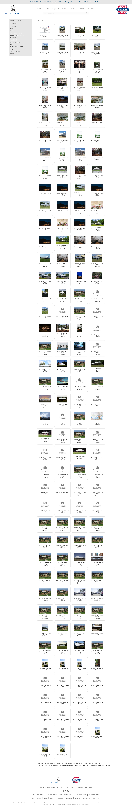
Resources (91, 9)
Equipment (55, 9)
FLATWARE (13, 37)
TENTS (12, 54)
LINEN (11, 44)
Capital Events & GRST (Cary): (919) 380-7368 (46, 2)
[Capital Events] (58, 783)
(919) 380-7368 (78, 787)
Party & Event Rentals (37, 794)
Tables (39, 798)
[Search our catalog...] (87, 13)
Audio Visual (95, 798)
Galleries (64, 9)
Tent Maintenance (81, 794)
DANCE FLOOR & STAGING (17, 35)
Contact (81, 9)
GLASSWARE (13, 40)
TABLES (12, 49)
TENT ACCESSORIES (15, 51)
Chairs (45, 798)
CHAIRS (12, 28)
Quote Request (86, 2)
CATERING (13, 26)
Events (39, 9)
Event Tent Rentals (51, 794)
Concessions (86, 798)
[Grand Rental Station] (76, 783)
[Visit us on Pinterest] (65, 791)
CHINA (12, 30)
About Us (73, 9)
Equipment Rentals (94, 794)
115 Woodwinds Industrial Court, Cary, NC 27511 (54, 787)
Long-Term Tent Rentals (66, 794)
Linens (51, 798)
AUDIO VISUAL (14, 23)
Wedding (77, 798)
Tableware (69, 798)
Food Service (59, 798)
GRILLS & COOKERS (15, 42)
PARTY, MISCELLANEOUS (16, 47)
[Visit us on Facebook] (63, 791)
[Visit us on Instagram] (68, 791)
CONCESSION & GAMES (16, 33)
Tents (47, 9)
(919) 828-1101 (70, 2)
